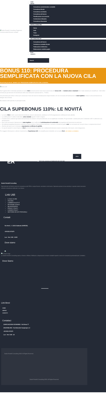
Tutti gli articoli (7, 82)
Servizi (4, 310)
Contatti (5, 313)
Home (1, 82)
